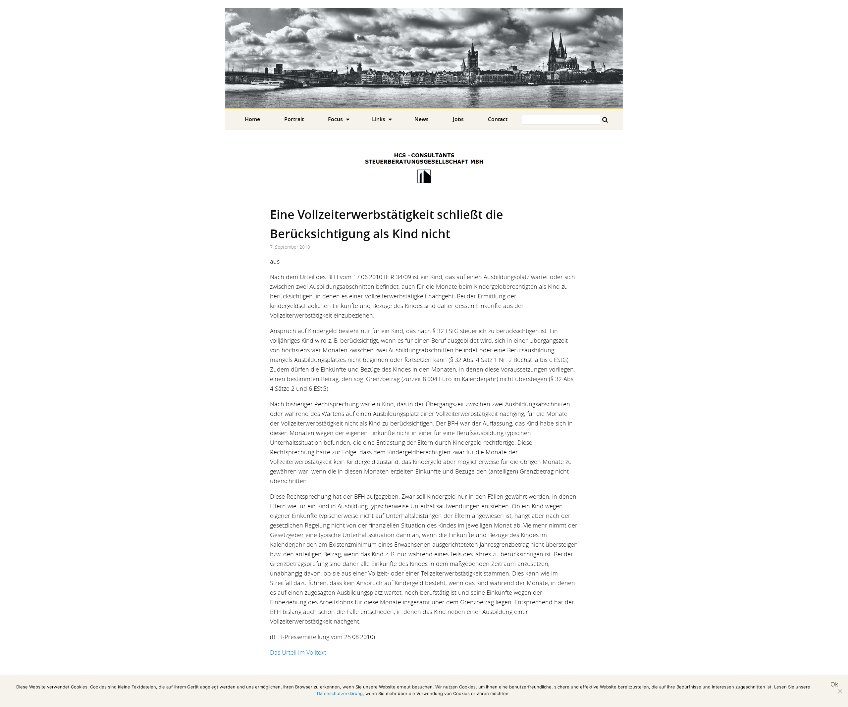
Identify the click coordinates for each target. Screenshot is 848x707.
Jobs (458, 119)
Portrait (294, 119)
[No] (839, 691)
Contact (497, 119)
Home (424, 58)
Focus (335, 119)
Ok (834, 684)
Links (378, 119)
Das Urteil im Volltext (298, 652)
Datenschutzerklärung (340, 693)
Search (605, 120)
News (421, 119)
